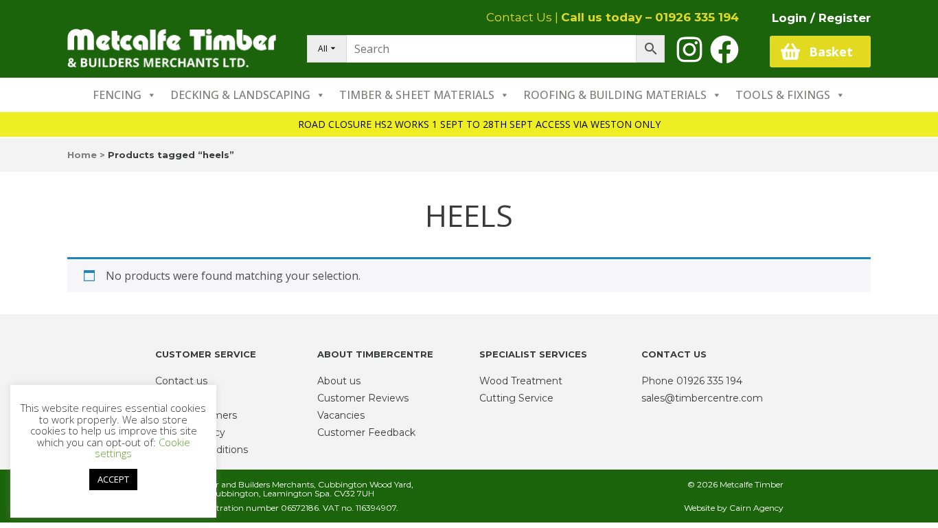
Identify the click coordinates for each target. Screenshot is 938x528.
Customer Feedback (366, 432)
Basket (831, 51)
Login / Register (821, 18)
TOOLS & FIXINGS (782, 94)
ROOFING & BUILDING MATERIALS (615, 94)
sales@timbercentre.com (702, 398)
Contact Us (519, 17)
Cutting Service (516, 398)
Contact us (181, 381)
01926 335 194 (697, 17)
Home (82, 154)
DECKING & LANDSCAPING (240, 94)
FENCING (117, 94)
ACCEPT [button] (113, 479)
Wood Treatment (520, 381)
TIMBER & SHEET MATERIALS (416, 94)
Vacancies (341, 415)
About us (339, 381)
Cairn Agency (756, 508)
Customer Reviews (363, 398)
